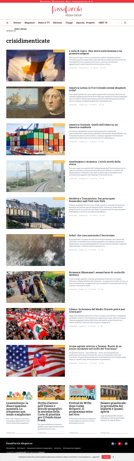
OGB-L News (20, 29)
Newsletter (10, 448)
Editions (57, 22)
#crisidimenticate (59, 51)
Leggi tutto (96, 457)
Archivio (57, 448)
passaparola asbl (21, 452)
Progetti (90, 22)
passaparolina (73, 68)
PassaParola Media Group (80, 1)
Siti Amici (21, 448)
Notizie (17, 22)
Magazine (30, 22)
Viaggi (69, 22)
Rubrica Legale (50, 398)
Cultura (78, 398)
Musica (84, 398)
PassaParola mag (46, 1)
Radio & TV (44, 22)
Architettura (104, 398)
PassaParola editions (59, 1)
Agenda (80, 22)
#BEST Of (102, 22)
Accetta (106, 457)
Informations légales (72, 448)
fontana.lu (41, 452)
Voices (69, 1)
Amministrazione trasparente (39, 448)
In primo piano (11, 398)
